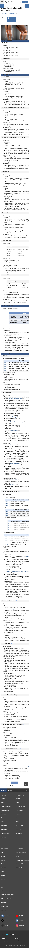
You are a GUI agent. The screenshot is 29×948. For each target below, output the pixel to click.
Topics (3, 864)
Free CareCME (19, 864)
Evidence (3, 868)
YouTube (21, 915)
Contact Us (4, 910)
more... (3, 841)
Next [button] (27, 32)
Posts (2, 871)
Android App (4, 906)
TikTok (6, 925)
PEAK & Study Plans (21, 852)
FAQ (2, 891)
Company (3, 938)
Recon (3, 818)
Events (3, 879)
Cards (2, 852)
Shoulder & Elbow (6, 806)
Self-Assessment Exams (22, 860)
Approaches (19, 833)
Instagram (21, 925)
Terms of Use (18, 941)
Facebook (7, 915)
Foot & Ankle (4, 825)
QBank (3, 856)
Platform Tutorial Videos (7, 894)
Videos (3, 875)
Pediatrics (4, 814)
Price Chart (19, 868)
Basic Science (5, 833)
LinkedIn (21, 920)
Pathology (4, 829)
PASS (17, 856)
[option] (8, 32)
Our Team (17, 938)
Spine (2, 802)
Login (25, 1)
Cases (3, 860)
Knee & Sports (5, 810)
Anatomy (3, 837)
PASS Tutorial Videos (6, 898)
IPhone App (4, 902)
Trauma (3, 798)
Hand (2, 821)
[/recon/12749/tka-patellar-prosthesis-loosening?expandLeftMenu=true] (23, 724)
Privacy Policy (4, 941)
